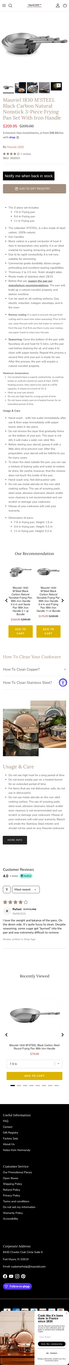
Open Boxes (10, 1178)
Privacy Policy (11, 1195)
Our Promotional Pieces (17, 1172)
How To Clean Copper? (21, 669)
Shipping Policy (12, 1184)
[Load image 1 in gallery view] (34, 45)
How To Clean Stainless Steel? (27, 682)
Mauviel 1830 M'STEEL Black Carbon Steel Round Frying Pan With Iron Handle (34, 1046)
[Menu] (4, 5)
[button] (11, 154)
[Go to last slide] (6, 600)
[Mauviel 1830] (34, 5)
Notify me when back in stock (29, 176)
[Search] (12, 5)
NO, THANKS (51, 1353)
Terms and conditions (16, 1201)
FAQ (5, 1121)
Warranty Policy (13, 1213)
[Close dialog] (66, 1313)
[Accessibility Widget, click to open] (63, 682)
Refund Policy (11, 1190)
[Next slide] (62, 600)
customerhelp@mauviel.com (28, 1266)
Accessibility (10, 1218)
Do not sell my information (19, 1207)
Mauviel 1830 (15, 147)
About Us (9, 1144)
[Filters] (7, 889)
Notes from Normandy (16, 1150)
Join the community (51, 1344)
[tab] (12, 1085)
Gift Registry (10, 1132)
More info (15, 840)
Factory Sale (10, 1138)
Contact (7, 1127)
